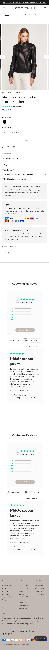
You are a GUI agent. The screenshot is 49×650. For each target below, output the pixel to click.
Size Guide (10, 146)
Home (7, 15)
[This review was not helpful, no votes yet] (36, 397)
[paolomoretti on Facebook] (3, 634)
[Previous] (2, 57)
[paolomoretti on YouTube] (11, 634)
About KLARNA (24, 597)
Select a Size (6, 127)
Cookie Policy (23, 591)
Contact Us (38, 591)
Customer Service (8, 597)
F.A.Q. (4, 600)
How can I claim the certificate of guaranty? (18, 174)
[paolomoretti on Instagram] (9, 634)
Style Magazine (40, 594)
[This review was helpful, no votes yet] (32, 397)
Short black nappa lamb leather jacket (23, 15)
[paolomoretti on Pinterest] (6, 634)
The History (39, 585)
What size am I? (8, 170)
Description (6, 154)
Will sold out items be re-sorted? (14, 179)
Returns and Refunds (10, 158)
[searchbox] (15, 340)
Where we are (39, 588)
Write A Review (25, 330)
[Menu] (3, 8)
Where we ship (7, 585)
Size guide (5, 594)
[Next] (46, 57)
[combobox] (33, 346)
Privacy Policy (23, 588)
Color (4, 117)
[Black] (4, 122)
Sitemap (21, 594)
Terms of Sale (23, 585)
